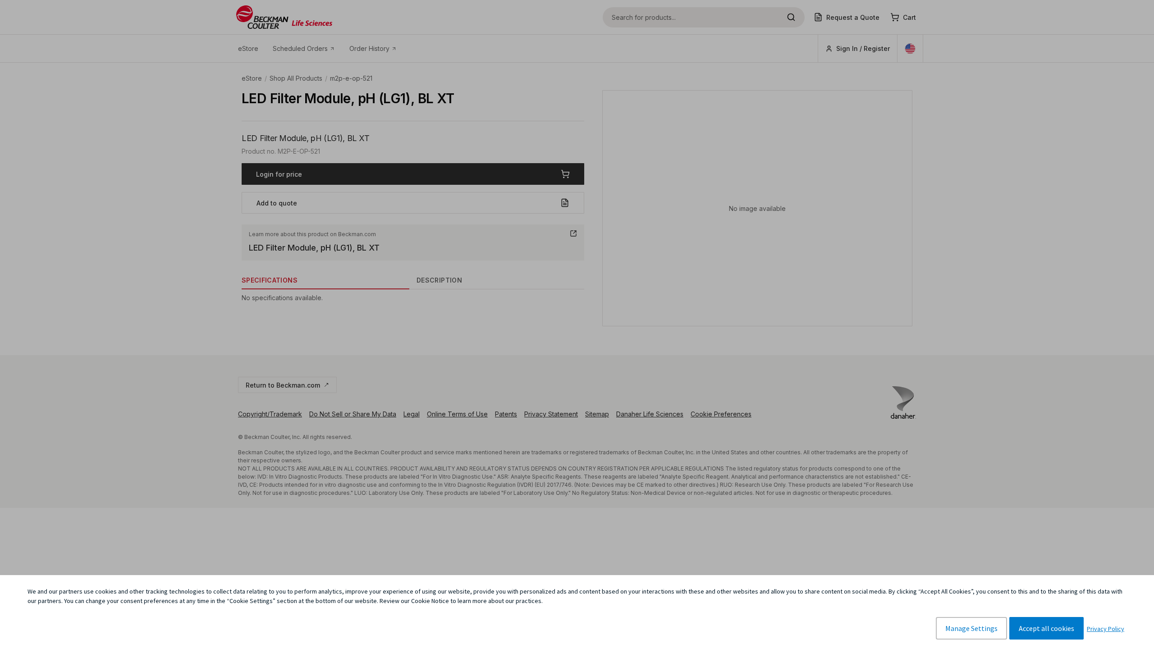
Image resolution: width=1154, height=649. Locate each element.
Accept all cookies (1046, 628)
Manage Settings (971, 628)
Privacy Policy (1105, 629)
